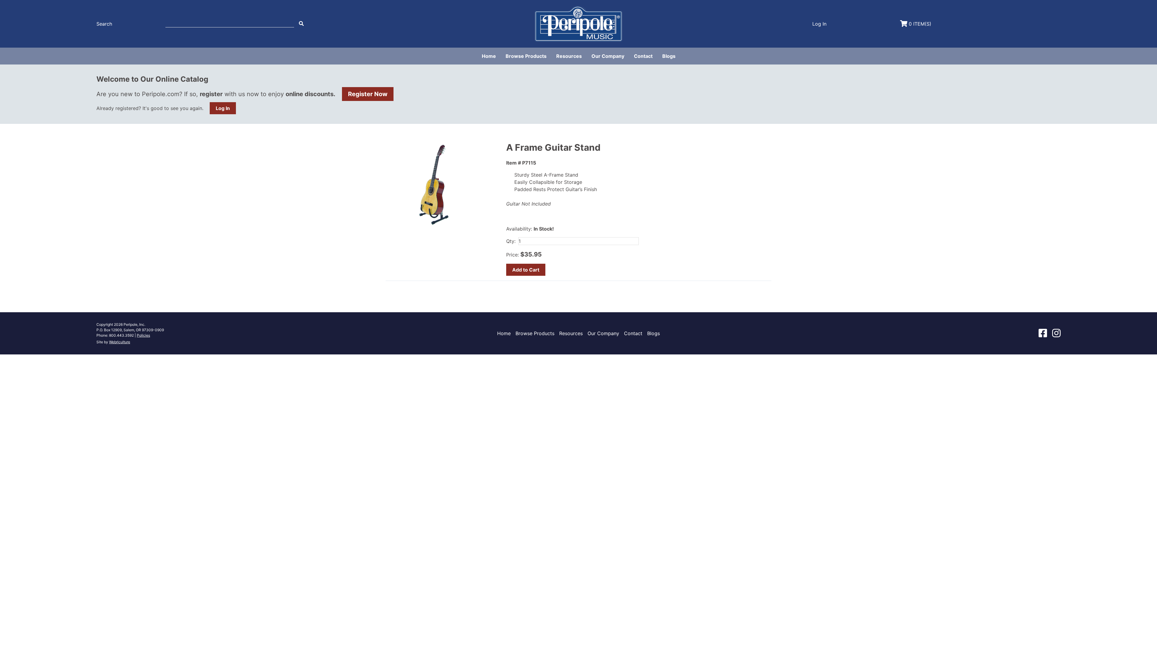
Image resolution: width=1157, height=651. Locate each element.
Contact (643, 56)
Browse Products (526, 56)
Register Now (367, 94)
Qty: (511, 241)
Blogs (669, 56)
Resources (569, 56)
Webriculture (119, 342)
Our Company (607, 56)
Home (489, 56)
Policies (143, 335)
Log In (223, 108)
